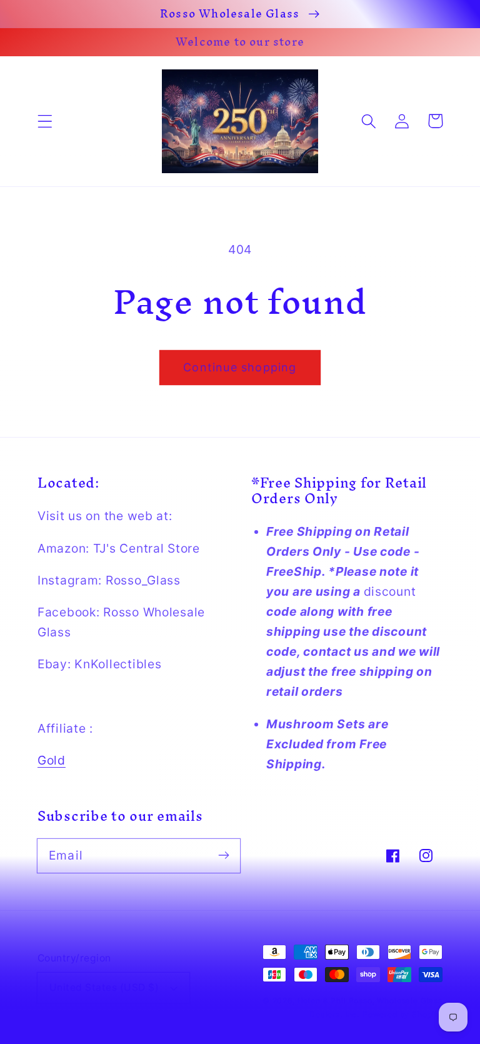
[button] (45, 121)
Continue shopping (239, 367)
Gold (52, 760)
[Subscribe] (223, 855)
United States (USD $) (104, 987)
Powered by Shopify (402, 1014)
